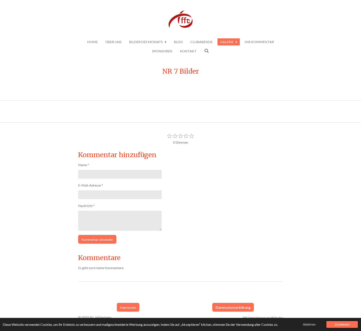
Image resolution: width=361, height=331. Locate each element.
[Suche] (206, 51)
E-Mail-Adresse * (90, 185)
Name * (83, 165)
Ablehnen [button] (309, 324)
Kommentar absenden (97, 239)
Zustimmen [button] (342, 324)
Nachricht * (86, 206)
